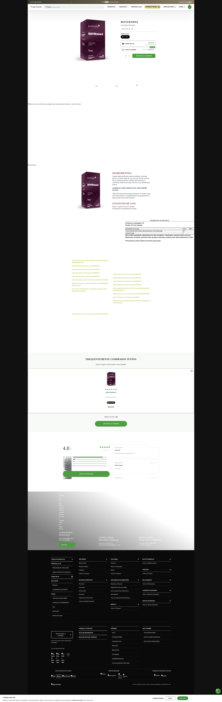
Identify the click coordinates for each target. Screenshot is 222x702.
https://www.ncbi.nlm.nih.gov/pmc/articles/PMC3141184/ (90, 314)
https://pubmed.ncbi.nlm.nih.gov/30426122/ (86, 269)
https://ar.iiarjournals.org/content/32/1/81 (126, 297)
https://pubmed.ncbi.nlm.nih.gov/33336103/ (127, 284)
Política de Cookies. (77, 700)
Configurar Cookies (158, 698)
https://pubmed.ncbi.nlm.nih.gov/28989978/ (127, 281)
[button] (138, 44)
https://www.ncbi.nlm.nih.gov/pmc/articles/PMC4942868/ (131, 294)
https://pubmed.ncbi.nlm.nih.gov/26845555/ (127, 274)
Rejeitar (170, 698)
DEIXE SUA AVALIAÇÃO (86, 474)
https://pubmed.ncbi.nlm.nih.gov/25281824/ (127, 278)
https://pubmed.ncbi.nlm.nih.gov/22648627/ (86, 266)
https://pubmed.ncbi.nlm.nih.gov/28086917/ (86, 273)
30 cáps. (126, 36)
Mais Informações (88, 700)
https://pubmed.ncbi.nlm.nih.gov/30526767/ (86, 276)
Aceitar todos (182, 698)
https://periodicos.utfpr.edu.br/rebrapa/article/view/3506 (90, 280)
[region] (111, 698)
